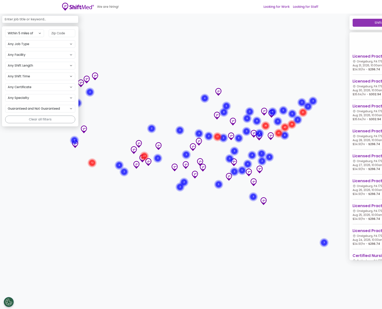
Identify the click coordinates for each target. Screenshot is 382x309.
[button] (249, 172)
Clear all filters (40, 119)
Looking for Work (276, 6)
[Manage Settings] (9, 302)
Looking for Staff (305, 6)
